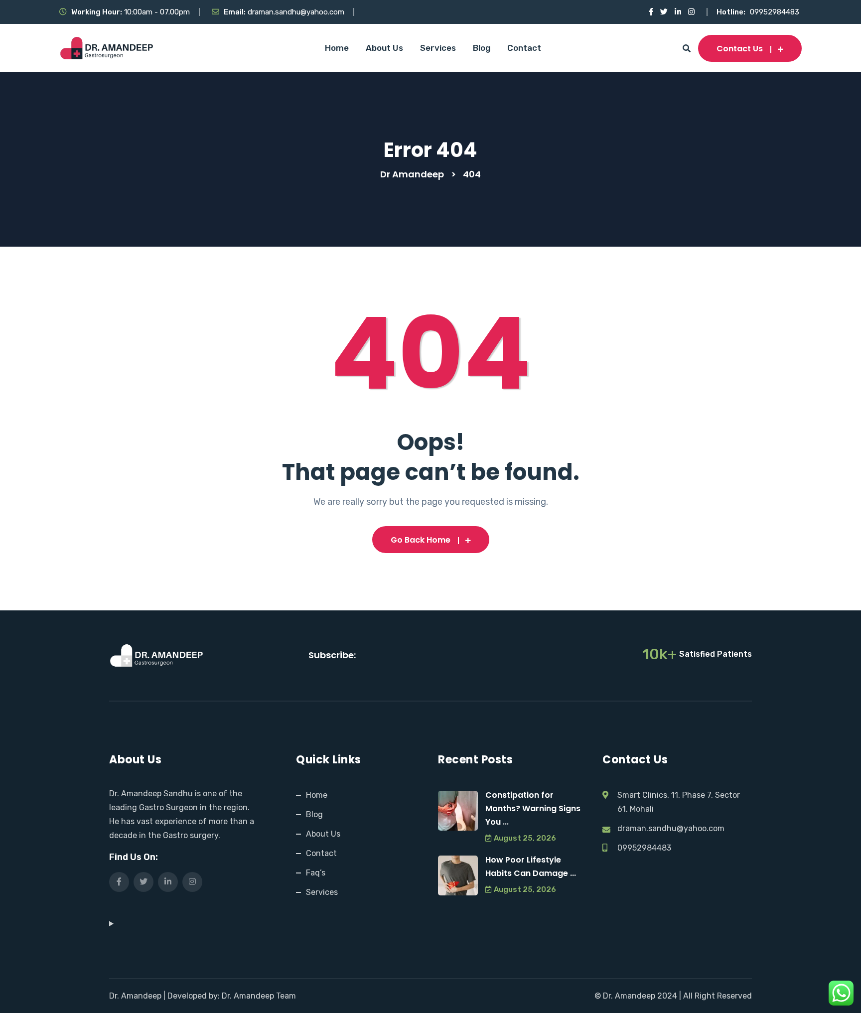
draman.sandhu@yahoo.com (296, 11)
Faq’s (315, 872)
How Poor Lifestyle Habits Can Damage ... (530, 866)
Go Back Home (420, 540)
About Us (384, 48)
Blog (481, 48)
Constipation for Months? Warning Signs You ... (532, 808)
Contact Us (740, 48)
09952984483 (774, 11)
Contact (524, 48)
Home (337, 48)
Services (438, 48)
